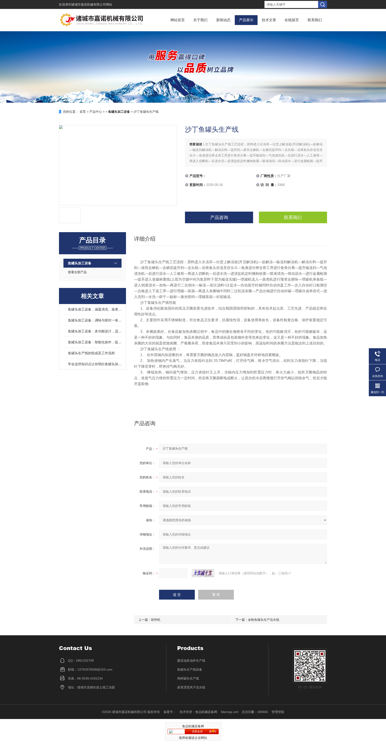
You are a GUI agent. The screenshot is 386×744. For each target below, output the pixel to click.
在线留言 (292, 20)
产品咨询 (219, 217)
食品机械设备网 (206, 712)
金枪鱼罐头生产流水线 (263, 619)
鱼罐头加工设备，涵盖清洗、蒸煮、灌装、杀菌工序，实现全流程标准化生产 (95, 309)
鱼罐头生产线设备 (189, 669)
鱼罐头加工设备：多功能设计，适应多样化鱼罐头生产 (95, 331)
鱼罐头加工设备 (79, 263)
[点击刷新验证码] (203, 573)
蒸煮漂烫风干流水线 (191, 687)
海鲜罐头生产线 (188, 678)
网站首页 (177, 20)
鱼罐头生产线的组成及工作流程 (91, 353)
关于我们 (200, 20)
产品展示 (246, 20)
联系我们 (315, 20)
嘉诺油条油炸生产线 (191, 660)
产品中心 (95, 111)
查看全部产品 (77, 272)
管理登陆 (278, 712)
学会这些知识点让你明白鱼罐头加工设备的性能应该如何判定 (95, 364)
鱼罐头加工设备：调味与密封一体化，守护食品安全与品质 (95, 320)
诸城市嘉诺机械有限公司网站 (91, 4)
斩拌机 (155, 619)
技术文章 (269, 20)
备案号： (170, 712)
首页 (83, 111)
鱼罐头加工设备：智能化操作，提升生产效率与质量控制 (95, 342)
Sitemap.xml (229, 712)
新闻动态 (223, 20)
